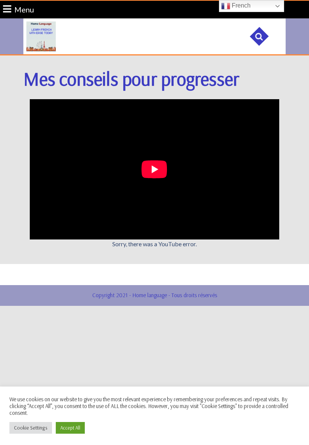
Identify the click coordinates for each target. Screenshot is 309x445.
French (240, 5)
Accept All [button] (70, 428)
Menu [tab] (24, 9)
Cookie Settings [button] (30, 428)
